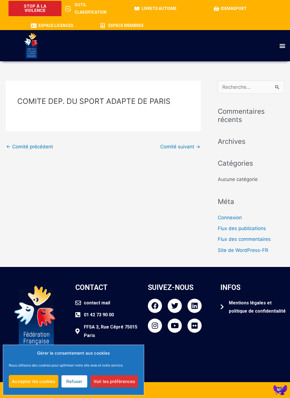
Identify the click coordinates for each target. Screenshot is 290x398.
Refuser (74, 381)
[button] (282, 45)
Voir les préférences (114, 381)
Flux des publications (242, 228)
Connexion (230, 217)
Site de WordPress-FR (243, 250)
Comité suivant (180, 146)
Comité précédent (29, 146)
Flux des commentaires (244, 239)
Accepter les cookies (33, 381)
